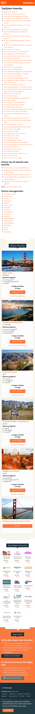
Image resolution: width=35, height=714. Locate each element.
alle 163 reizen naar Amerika (13, 187)
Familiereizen (7, 214)
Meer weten (22, 706)
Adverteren (4, 694)
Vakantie (6, 199)
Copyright (3, 696)
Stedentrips (7, 216)
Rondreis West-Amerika (10, 372)
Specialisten (7, 232)
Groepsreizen (8, 201)
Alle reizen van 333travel (17, 494)
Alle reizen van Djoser (17, 395)
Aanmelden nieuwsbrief (12, 656)
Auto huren (7, 210)
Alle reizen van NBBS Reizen (18, 296)
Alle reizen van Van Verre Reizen (17, 345)
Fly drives (6, 203)
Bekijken (17, 526)
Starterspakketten (9, 223)
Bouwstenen (7, 225)
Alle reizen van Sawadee (17, 445)
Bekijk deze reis (17, 292)
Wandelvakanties (9, 218)
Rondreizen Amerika (9, 194)
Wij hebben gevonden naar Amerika (16, 521)
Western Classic (7, 273)
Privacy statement (12, 696)
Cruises (6, 227)
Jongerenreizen (8, 221)
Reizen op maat (8, 205)
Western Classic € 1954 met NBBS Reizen (16, 168)
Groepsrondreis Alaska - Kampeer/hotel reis (16, 421)
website (7, 562)
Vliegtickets (7, 207)
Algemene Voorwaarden (24, 694)
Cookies (28, 696)
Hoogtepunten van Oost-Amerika (13, 322)
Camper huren (8, 196)
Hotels (6, 229)
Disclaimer (21, 696)
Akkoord (8, 710)
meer (5, 560)
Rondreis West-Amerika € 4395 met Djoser (17, 175)
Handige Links (12, 694)
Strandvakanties (8, 212)
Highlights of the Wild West (11, 471)
